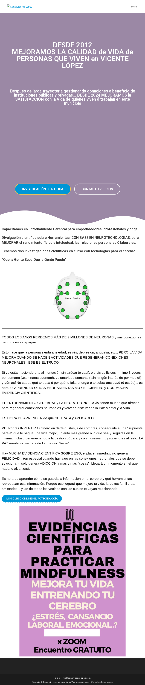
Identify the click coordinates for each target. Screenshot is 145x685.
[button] (43, 189)
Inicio (57, 677)
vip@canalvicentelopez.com (77, 677)
